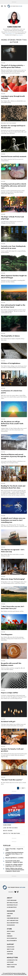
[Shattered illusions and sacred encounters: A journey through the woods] (14, 442)
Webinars (9, 936)
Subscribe (10, 913)
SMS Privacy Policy (12, 905)
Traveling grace (6, 634)
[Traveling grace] (14, 622)
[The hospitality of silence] (14, 323)
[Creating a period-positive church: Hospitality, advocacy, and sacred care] (14, 171)
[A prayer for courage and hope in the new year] (14, 113)
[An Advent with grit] (14, 709)
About (9, 898)
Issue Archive (11, 925)
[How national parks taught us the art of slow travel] (14, 293)
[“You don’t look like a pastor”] (14, 767)
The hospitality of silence (10, 336)
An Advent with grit (8, 721)
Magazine (11, 911)
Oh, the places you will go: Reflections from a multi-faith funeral (12, 423)
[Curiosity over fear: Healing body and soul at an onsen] (14, 234)
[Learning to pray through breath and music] (14, 84)
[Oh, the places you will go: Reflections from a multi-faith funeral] (14, 409)
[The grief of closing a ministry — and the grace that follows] (14, 53)
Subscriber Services (12, 918)
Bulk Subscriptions (12, 922)
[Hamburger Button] (2, 6)
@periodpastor (20, 35)
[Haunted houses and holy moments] (14, 144)
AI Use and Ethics (12, 907)
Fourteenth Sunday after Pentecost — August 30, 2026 (14, 861)
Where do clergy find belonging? (13, 579)
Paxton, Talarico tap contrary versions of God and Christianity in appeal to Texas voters (15, 870)
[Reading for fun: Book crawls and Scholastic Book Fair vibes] (14, 473)
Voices (3, 62)
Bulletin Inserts (12, 940)
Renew (9, 915)
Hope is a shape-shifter (9, 693)
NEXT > (23, 788)
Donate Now (10, 946)
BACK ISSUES (7, 830)
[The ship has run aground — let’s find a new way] (14, 537)
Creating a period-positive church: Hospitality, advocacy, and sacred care (13, 186)
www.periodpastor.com (9, 33)
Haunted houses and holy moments (13, 156)
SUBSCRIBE (7, 825)
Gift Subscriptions (12, 920)
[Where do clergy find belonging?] (14, 567)
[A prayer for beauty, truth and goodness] (14, 737)
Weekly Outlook (12, 964)
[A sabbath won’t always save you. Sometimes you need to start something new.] (14, 506)
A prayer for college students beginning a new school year (14, 865)
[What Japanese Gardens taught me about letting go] (14, 263)
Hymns (9, 933)
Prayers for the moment (8, 123)
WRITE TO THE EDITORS (11, 833)
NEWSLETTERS (12, 957)
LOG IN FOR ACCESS (10, 827)
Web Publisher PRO (22, 974)
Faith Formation (12, 938)
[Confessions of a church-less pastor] (14, 378)
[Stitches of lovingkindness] (14, 351)
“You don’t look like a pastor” (12, 780)
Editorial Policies (12, 902)
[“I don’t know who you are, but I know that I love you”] (14, 594)
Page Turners (11, 966)
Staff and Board (12, 900)
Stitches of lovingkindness (10, 363)
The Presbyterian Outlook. (15, 973)
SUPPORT (10, 944)
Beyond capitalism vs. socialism (14, 857)
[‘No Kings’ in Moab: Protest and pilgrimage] (14, 204)
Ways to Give (10, 949)
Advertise (10, 951)
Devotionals (11, 931)
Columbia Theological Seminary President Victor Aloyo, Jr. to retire (14, 854)
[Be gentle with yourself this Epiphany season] (14, 651)
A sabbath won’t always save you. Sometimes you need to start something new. (13, 520)
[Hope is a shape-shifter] (14, 680)
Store (9, 929)
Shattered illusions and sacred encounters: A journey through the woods (13, 456)
